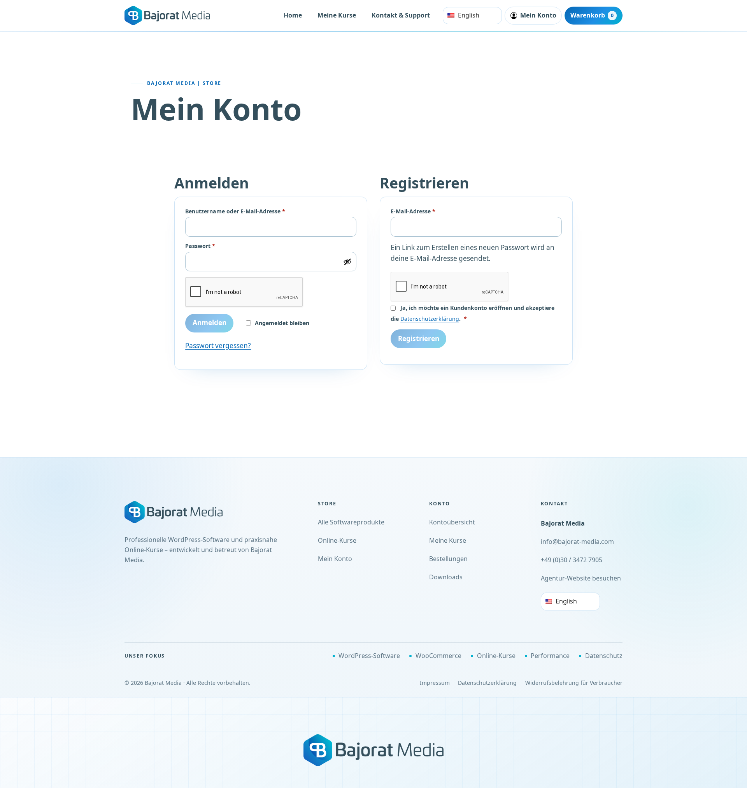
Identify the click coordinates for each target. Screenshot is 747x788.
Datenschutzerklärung (429, 318)
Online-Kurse (337, 540)
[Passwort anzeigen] (347, 261)
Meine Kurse (336, 15)
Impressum (435, 682)
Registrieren (418, 338)
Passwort (215, 246)
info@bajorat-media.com (577, 541)
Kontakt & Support (401, 15)
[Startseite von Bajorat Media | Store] (182, 512)
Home (293, 15)
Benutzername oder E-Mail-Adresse (250, 211)
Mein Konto (335, 558)
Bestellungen (448, 558)
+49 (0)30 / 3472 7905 (571, 560)
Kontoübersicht (452, 522)
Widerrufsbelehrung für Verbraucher (573, 682)
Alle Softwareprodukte (351, 522)
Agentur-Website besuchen (581, 578)
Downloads (446, 577)
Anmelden (209, 322)
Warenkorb (592, 15)
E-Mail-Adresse (428, 211)
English (468, 15)
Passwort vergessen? (218, 345)
